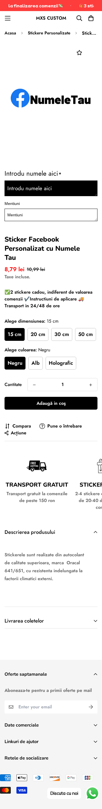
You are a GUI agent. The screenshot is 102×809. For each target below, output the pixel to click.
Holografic (61, 363)
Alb (35, 363)
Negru (15, 363)
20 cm (38, 334)
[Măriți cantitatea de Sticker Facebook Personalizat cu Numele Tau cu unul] (90, 384)
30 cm (61, 334)
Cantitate (13, 384)
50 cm (85, 334)
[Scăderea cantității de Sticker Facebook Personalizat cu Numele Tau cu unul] (34, 384)
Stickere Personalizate (49, 33)
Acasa (10, 33)
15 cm (15, 334)
